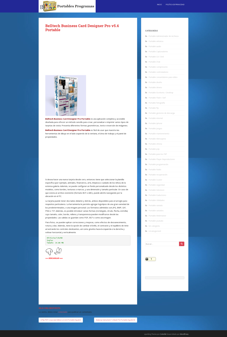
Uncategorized (155, 231)
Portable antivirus (156, 41)
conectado (62, 312)
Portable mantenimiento (159, 133)
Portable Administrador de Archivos (164, 36)
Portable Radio (155, 169)
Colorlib (163, 334)
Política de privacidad (175, 4)
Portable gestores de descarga (162, 113)
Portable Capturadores (158, 51)
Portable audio (155, 46)
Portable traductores (157, 195)
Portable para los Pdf (158, 154)
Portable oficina (155, 144)
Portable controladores (158, 72)
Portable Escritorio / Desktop (161, 92)
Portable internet (156, 118)
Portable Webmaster (157, 215)
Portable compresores (158, 67)
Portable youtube (156, 221)
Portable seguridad (157, 185)
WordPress (184, 334)
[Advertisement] (87, 55)
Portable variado (156, 205)
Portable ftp (154, 108)
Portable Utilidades (157, 200)
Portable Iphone (155, 123)
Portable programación (158, 164)
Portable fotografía (157, 103)
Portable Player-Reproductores (162, 159)
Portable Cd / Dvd (156, 56)
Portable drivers (155, 87)
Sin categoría (154, 226)
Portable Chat (154, 62)
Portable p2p (154, 149)
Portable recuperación (158, 174)
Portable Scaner (155, 179)
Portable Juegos (155, 128)
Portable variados (156, 210)
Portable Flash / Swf (157, 97)
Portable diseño (155, 82)
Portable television (156, 190)
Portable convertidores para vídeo (163, 77)
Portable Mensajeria (157, 138)
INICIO (159, 4)
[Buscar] (181, 244)
